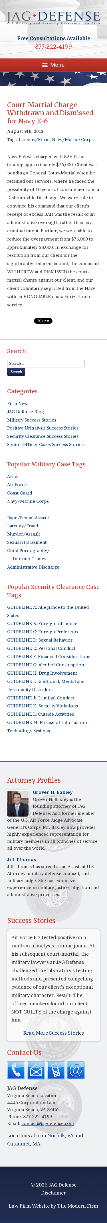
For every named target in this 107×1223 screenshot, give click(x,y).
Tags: (13, 139)
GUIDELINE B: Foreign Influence (42, 623)
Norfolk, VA (60, 1135)
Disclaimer (53, 1193)
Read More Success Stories (53, 1033)
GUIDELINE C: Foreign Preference (43, 631)
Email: (14, 1123)
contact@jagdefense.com (47, 1123)
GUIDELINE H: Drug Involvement (42, 673)
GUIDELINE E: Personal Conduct (41, 648)
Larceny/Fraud (34, 139)
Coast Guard (19, 493)
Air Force (17, 484)
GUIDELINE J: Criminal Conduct (40, 698)
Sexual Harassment (27, 542)
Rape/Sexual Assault (28, 517)
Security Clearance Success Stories (42, 436)
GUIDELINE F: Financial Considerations (48, 656)
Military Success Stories (31, 420)
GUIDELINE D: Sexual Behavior (39, 640)
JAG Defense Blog (25, 411)
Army (12, 476)
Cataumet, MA (23, 1144)
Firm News (18, 403)
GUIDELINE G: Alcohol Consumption (45, 665)
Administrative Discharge (33, 567)
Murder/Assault (23, 534)
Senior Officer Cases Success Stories (45, 444)
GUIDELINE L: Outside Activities (40, 714)
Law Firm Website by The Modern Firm (53, 1206)
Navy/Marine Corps (73, 139)
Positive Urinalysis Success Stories (42, 428)
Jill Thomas (21, 859)
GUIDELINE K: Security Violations (42, 706)
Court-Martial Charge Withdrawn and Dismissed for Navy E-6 (50, 113)
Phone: (15, 1116)
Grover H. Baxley (53, 792)
